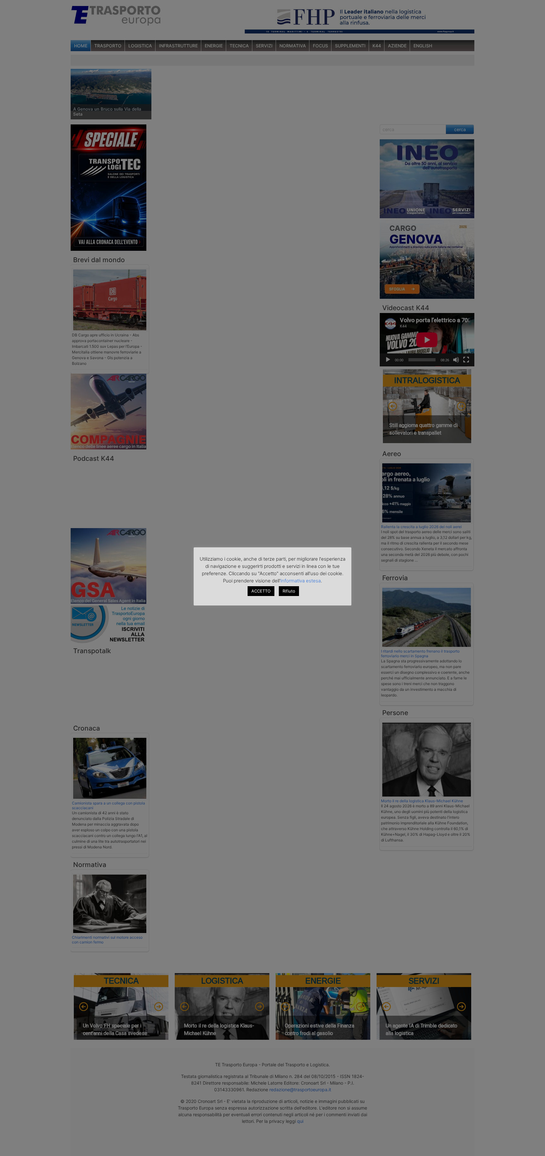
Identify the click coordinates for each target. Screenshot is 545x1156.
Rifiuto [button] (289, 590)
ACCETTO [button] (261, 590)
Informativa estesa (300, 581)
